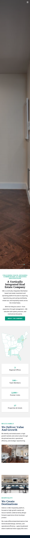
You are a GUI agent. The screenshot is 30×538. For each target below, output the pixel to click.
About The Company (15, 318)
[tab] (19, 264)
